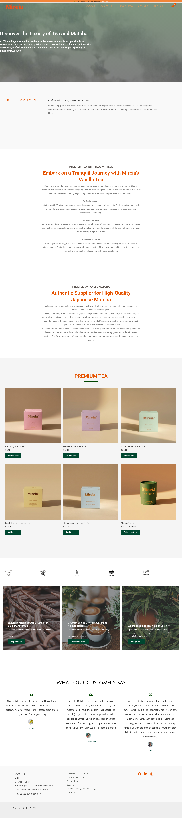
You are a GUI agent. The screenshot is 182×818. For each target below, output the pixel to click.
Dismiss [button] (105, 1)
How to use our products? (28, 793)
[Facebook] (139, 774)
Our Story (91, 6)
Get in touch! (159, 6)
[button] (3, 573)
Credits (70, 785)
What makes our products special (31, 789)
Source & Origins (23, 781)
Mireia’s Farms (126, 6)
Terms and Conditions (77, 777)
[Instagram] (151, 774)
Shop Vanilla (106, 6)
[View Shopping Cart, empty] (173, 6)
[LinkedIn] (145, 774)
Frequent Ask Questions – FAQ (81, 788)
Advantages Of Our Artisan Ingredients (34, 785)
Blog (17, 777)
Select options (130, 532)
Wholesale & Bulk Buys (77, 773)
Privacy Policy (73, 781)
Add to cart (13, 455)
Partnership (142, 6)
